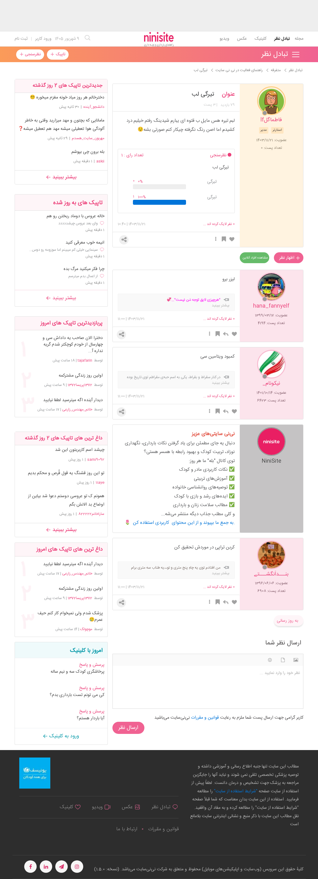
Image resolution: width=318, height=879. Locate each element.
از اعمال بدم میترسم (83, 276)
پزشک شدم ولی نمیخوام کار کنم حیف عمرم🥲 (70, 616)
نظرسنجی (32, 54)
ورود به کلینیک (63, 736)
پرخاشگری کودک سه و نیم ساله (77, 671)
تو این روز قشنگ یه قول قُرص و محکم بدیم (66, 473)
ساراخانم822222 (91, 514)
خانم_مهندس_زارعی (77, 409)
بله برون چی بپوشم (87, 152)
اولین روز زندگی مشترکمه (81, 376)
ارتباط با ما (126, 829)
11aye (100, 482)
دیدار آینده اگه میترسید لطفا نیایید (73, 400)
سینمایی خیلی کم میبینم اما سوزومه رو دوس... (63, 250)
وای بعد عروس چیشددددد (78, 223)
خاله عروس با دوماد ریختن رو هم (75, 216)
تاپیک (59, 54)
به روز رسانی (287, 621)
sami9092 (95, 459)
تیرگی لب (203, 94)
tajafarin (85, 360)
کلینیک (260, 39)
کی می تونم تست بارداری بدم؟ (77, 695)
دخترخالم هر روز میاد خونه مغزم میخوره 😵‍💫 (67, 97)
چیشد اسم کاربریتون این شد (79, 450)
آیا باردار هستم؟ (90, 718)
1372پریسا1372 (80, 385)
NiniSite (271, 460)
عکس (242, 39)
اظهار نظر (287, 258)
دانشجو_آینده (93, 107)
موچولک (86, 629)
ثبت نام (21, 39)
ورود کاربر (43, 39)
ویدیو (224, 39)
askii (100, 161)
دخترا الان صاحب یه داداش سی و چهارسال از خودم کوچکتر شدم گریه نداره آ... (73, 345)
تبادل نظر (282, 39)
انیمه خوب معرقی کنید (85, 243)
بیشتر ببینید (63, 177)
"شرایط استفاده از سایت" (235, 791)
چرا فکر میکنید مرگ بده (84, 269)
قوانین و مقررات (163, 829)
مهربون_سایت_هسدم (88, 138)
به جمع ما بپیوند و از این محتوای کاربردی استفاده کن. (184, 523)
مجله (299, 39)
